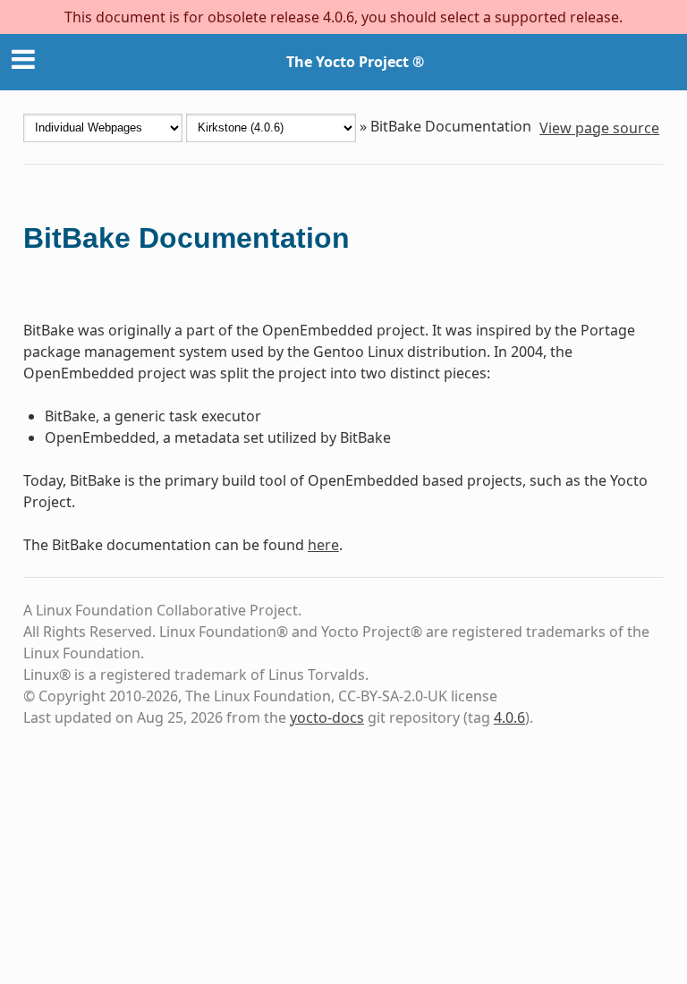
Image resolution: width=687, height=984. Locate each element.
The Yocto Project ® (355, 62)
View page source (599, 128)
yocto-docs (327, 717)
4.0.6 (509, 717)
